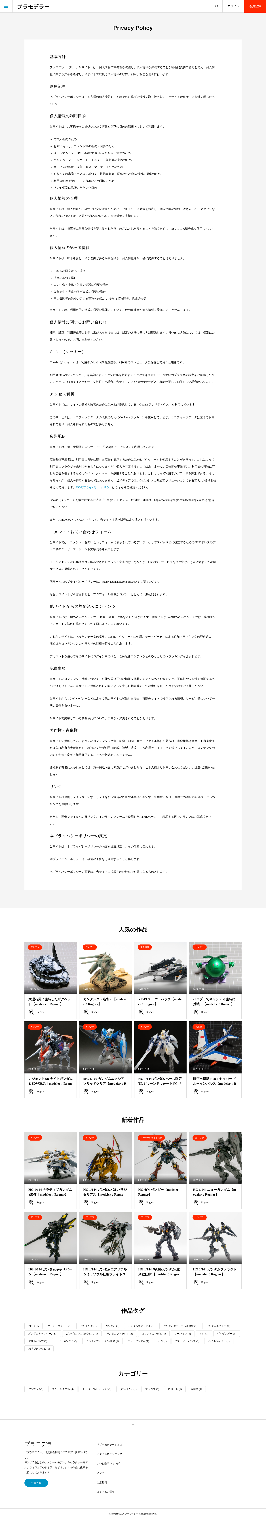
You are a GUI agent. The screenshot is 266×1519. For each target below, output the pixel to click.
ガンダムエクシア (218, 1326)
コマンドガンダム (154, 1333)
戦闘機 (196, 1389)
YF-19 (33, 1326)
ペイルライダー (219, 1341)
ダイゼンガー (226, 1333)
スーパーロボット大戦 (96, 1389)
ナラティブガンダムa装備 (102, 1341)
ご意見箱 (102, 1482)
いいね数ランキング (108, 1463)
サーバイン (182, 1333)
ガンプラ (35, 1389)
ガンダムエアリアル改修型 (180, 1326)
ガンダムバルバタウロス (82, 1333)
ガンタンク (88, 1326)
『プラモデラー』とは (109, 1444)
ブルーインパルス (187, 1341)
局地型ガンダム (39, 1348)
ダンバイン (128, 1389)
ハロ (162, 1341)
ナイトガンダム (66, 1341)
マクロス (152, 1389)
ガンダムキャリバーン (42, 1333)
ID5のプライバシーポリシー (94, 487)
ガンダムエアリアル (141, 1326)
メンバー (102, 1473)
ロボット (175, 1389)
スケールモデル (63, 1389)
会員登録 (255, 6)
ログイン (233, 6)
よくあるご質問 (106, 1491)
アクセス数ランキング (109, 1454)
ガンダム (112, 1326)
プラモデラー (33, 6)
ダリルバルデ (37, 1341)
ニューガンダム (138, 1341)
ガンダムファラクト (119, 1333)
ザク (204, 1333)
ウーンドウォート (59, 1326)
